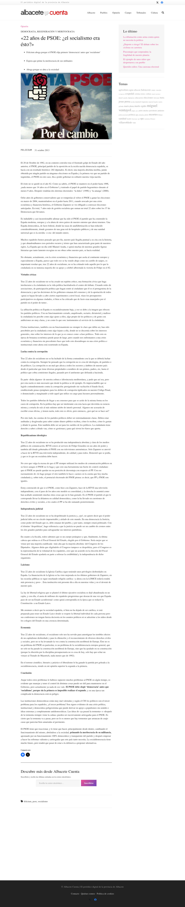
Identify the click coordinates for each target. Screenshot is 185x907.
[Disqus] (66, 843)
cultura (148, 94)
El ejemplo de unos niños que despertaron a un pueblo (136, 61)
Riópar (160, 115)
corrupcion (121, 94)
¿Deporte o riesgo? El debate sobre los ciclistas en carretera (140, 46)
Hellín (162, 98)
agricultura (123, 89)
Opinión (24, 26)
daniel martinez (156, 94)
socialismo (43, 801)
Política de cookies (105, 893)
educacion (139, 97)
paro (137, 111)
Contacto (75, 893)
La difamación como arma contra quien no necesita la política (141, 38)
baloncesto (146, 89)
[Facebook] (162, 2)
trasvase (134, 119)
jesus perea (124, 101)
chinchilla (158, 90)
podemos (161, 110)
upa (142, 118)
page (133, 110)
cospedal (129, 93)
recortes (153, 114)
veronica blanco (149, 119)
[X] (157, 2)
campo (153, 90)
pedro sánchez (144, 110)
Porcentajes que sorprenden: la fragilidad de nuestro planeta (137, 53)
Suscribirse (89, 783)
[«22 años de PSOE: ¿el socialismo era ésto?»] (66, 74)
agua (131, 89)
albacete (137, 90)
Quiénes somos (88, 893)
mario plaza (129, 106)
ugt (139, 119)
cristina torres (140, 94)
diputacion (131, 98)
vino (134, 123)
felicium (27, 801)
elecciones (148, 97)
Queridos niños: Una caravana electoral (141, 66)
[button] (162, 12)
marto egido (140, 105)
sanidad (122, 118)
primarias (141, 115)
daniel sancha (123, 98)
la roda (133, 102)
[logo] (44, 12)
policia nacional (123, 115)
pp (137, 114)
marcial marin (153, 102)
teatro (129, 119)
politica (131, 114)
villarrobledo (125, 122)
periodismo (153, 110)
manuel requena (141, 101)
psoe (35, 801)
